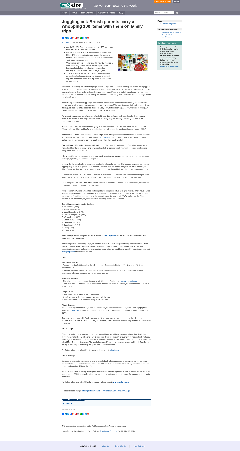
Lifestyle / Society (167, 34)
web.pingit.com (110, 236)
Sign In (176, 1)
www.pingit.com (68, 252)
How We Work (87, 13)
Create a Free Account (162, 1)
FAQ (121, 13)
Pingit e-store (105, 137)
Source (68, 403)
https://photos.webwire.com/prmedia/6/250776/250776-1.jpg (106, 391)
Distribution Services (108, 431)
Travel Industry (167, 37)
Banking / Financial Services (171, 32)
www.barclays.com (121, 382)
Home (64, 13)
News (74, 13)
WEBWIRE (66, 42)
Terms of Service (120, 446)
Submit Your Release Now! (169, 67)
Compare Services (106, 13)
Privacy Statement (139, 446)
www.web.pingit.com (129, 281)
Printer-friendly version (170, 24)
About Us (105, 446)
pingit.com (75, 310)
